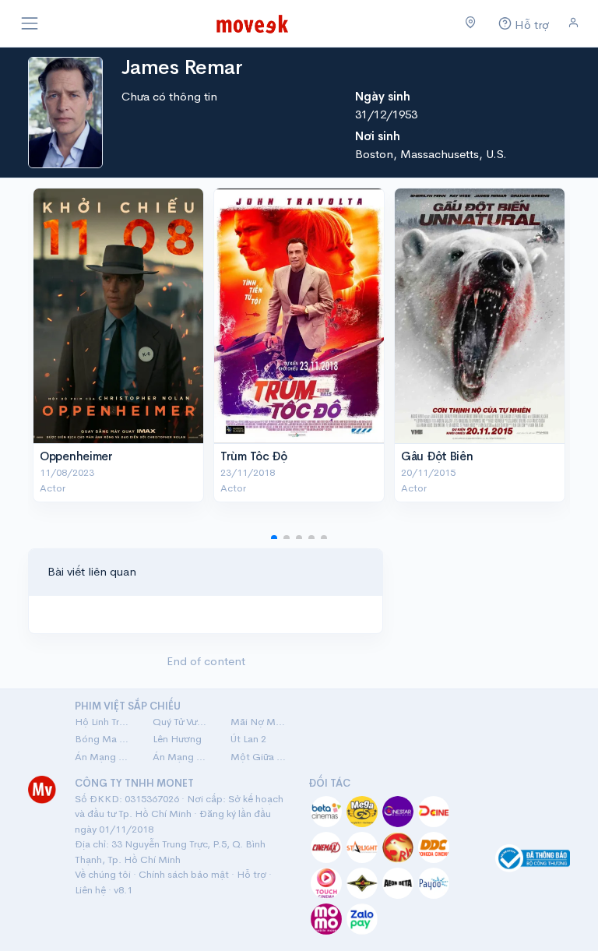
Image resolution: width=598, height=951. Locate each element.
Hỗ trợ (251, 874)
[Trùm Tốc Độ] (299, 315)
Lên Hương (177, 738)
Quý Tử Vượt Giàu (182, 721)
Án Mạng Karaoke (104, 756)
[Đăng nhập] (573, 23)
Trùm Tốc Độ (253, 456)
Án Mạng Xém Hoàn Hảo (182, 756)
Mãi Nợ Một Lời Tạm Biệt (260, 721)
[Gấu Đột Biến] (480, 315)
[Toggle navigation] (29, 23)
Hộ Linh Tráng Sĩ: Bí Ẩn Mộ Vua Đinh (104, 721)
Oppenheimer (76, 456)
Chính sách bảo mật (184, 874)
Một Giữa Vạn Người (260, 756)
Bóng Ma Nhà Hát (104, 738)
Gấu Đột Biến (437, 456)
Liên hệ (90, 889)
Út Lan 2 (248, 738)
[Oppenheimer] (118, 315)
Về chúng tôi (103, 874)
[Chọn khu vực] (471, 23)
